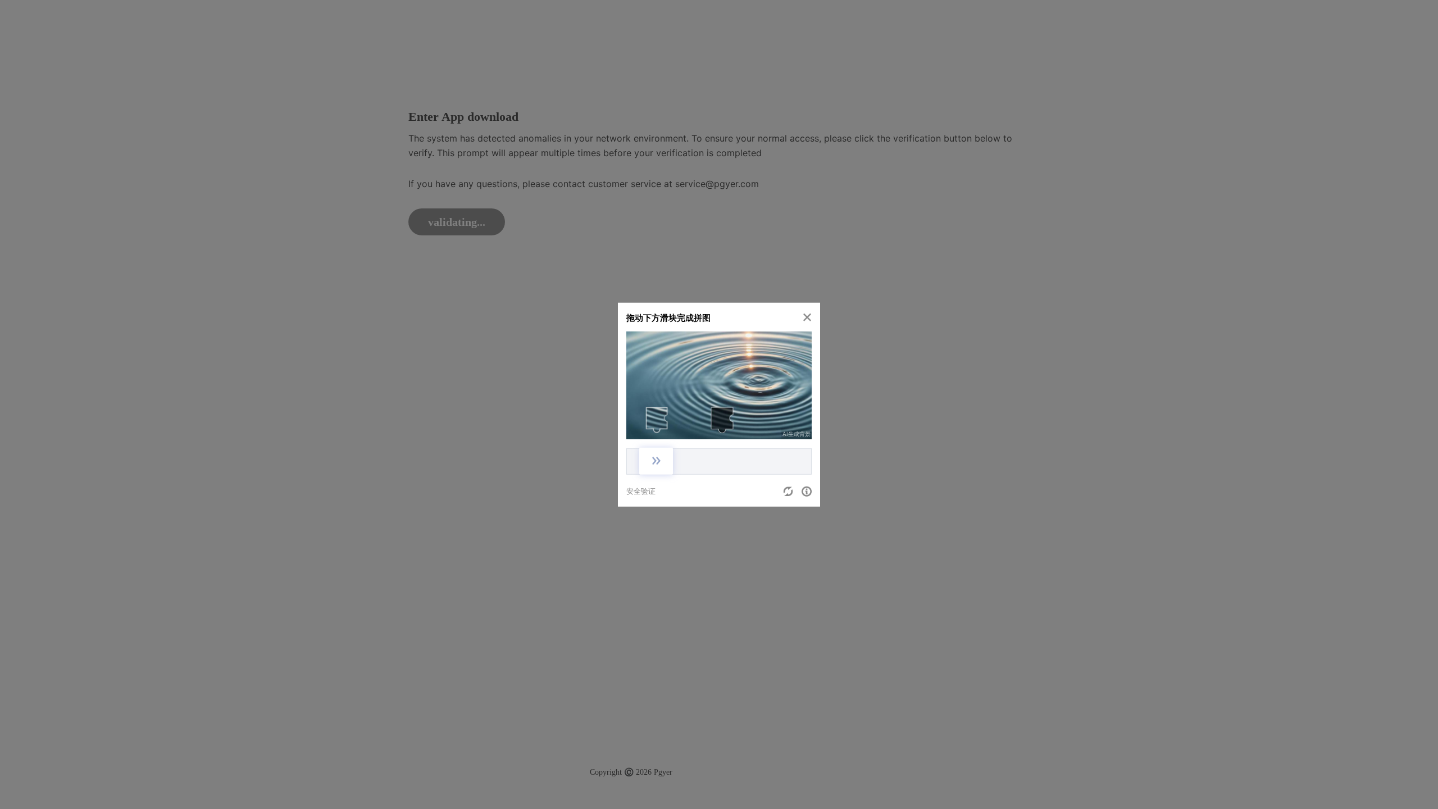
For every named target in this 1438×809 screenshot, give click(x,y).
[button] (807, 316)
